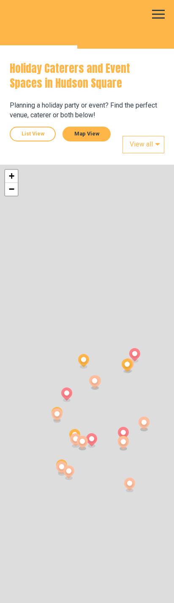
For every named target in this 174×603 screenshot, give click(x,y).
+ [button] (11, 176)
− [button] (11, 189)
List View (33, 133)
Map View (86, 133)
